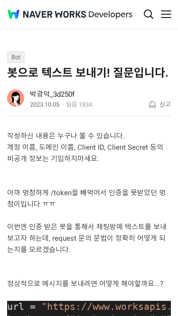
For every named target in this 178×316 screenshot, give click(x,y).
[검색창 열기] (148, 14)
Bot (15, 57)
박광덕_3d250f (52, 94)
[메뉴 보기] (166, 14)
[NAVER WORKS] (47, 14)
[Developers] (110, 15)
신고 (165, 104)
